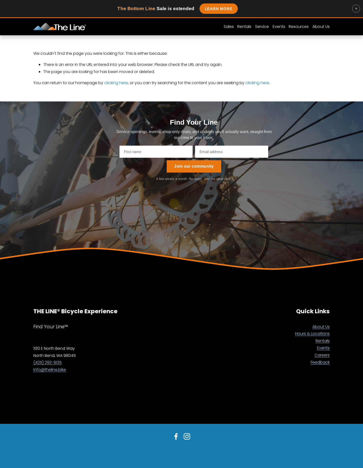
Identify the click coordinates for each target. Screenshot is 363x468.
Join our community (194, 166)
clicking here (116, 83)
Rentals (323, 341)
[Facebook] (176, 436)
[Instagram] (186, 436)
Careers (322, 355)
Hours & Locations (312, 333)
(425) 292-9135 (47, 362)
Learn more (218, 9)
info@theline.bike (49, 369)
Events (279, 26)
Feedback (320, 362)
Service (262, 26)
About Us (321, 327)
